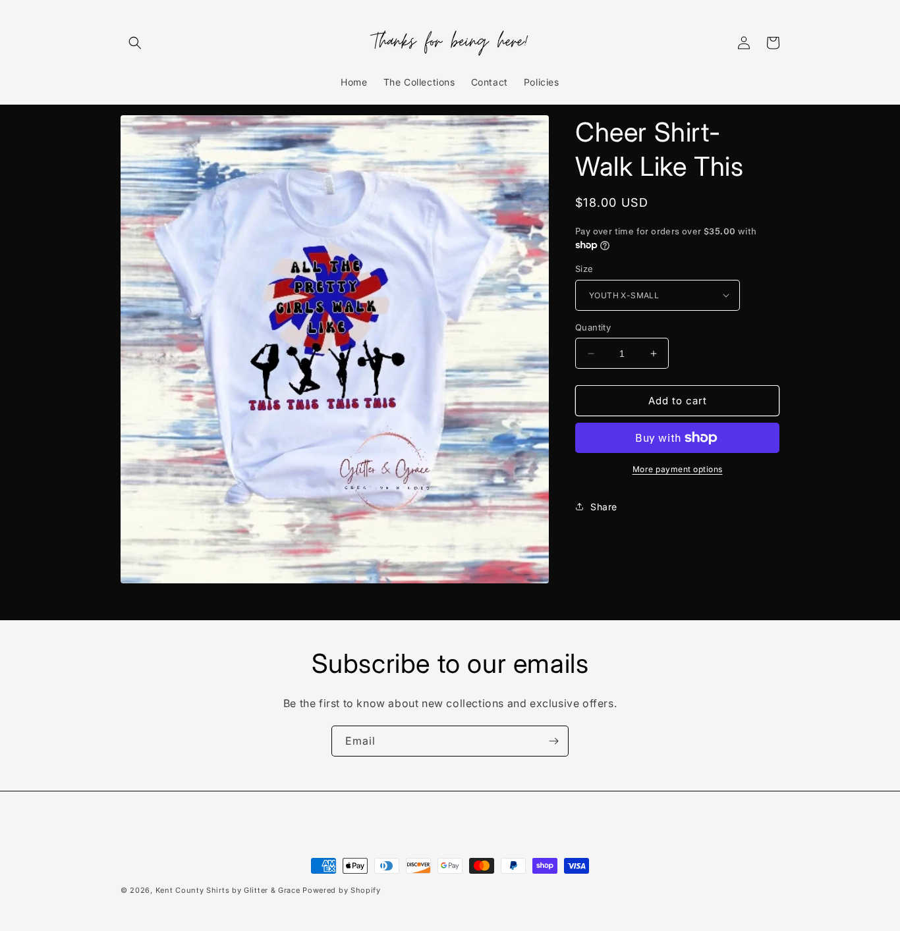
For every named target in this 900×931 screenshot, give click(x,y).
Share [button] (603, 506)
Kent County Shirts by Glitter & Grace (227, 890)
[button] (135, 42)
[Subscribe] (553, 741)
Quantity (593, 327)
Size (584, 268)
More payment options (678, 469)
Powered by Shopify (341, 890)
